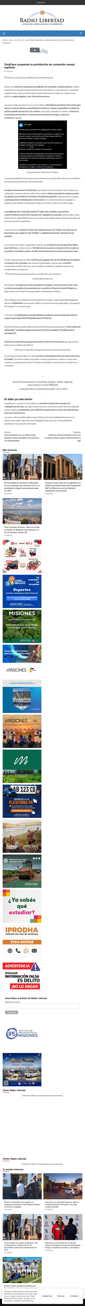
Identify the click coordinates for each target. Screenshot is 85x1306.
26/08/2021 (9, 71)
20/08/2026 (9, 535)
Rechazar (61, 1296)
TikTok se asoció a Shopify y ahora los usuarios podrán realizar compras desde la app (63, 436)
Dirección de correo (12, 1002)
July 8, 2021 (62, 388)
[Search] (81, 33)
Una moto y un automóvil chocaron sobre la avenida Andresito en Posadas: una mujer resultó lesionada (62, 1204)
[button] (5, 33)
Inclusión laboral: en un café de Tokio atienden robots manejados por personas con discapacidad (21, 436)
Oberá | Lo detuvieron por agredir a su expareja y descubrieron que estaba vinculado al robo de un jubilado (22, 1204)
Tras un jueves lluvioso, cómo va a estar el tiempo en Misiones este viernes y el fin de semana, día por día (22, 530)
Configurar (74, 1296)
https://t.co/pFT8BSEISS (46, 384)
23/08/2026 (9, 493)
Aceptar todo (47, 1296)
